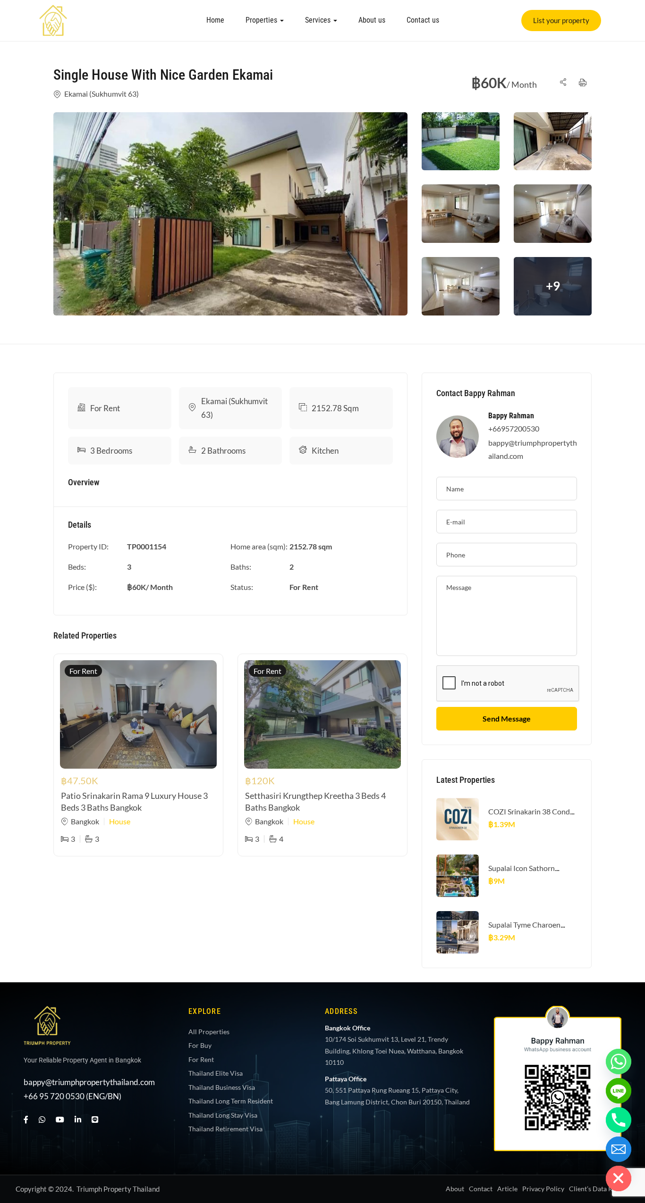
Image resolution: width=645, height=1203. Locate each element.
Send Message (507, 718)
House (119, 821)
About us (371, 20)
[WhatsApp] (42, 1119)
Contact (480, 1189)
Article (507, 1189)
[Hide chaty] (618, 1178)
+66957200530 (513, 428)
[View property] (230, 213)
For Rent (105, 408)
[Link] (53, 11)
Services (318, 20)
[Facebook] (26, 1119)
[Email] (618, 1149)
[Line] (95, 1119)
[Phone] (618, 1120)
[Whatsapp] (618, 1061)
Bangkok (85, 821)
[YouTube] (60, 1119)
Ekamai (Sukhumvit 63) (101, 93)
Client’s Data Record (599, 1189)
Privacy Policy (543, 1189)
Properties (262, 20)
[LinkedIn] (78, 1119)
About (455, 1189)
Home (215, 20)
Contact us (423, 20)
